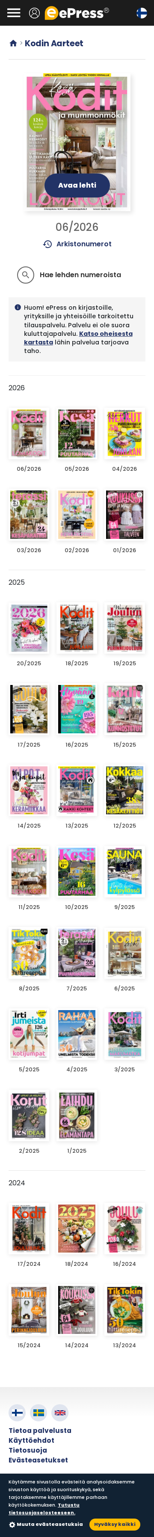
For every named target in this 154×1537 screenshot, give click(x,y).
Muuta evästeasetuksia (50, 1524)
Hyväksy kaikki (115, 1524)
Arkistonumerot (77, 244)
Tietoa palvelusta (40, 1430)
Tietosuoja (28, 1450)
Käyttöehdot (31, 1440)
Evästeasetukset (38, 1460)
